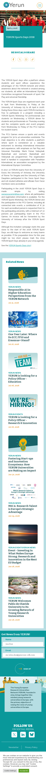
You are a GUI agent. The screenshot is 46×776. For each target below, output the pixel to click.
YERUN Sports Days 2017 (20, 245)
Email (8, 650)
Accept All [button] (24, 771)
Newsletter (14, 747)
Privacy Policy (31, 747)
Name (8, 639)
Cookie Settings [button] (10, 771)
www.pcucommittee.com (12, 194)
